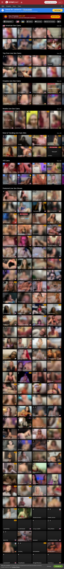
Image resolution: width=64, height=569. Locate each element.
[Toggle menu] (2, 2)
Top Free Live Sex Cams (12, 53)
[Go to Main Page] (12, 2)
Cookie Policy (16, 567)
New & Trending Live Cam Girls (14, 133)
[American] (17, 21)
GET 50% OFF (55, 16)
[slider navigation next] (61, 39)
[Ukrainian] (23, 21)
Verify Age (57, 10)
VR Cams (6, 161)
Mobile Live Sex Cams (11, 109)
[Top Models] (21, 2)
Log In (59, 2)
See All (59, 26)
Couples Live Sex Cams (12, 81)
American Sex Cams (13, 26)
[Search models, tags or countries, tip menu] (61, 6)
